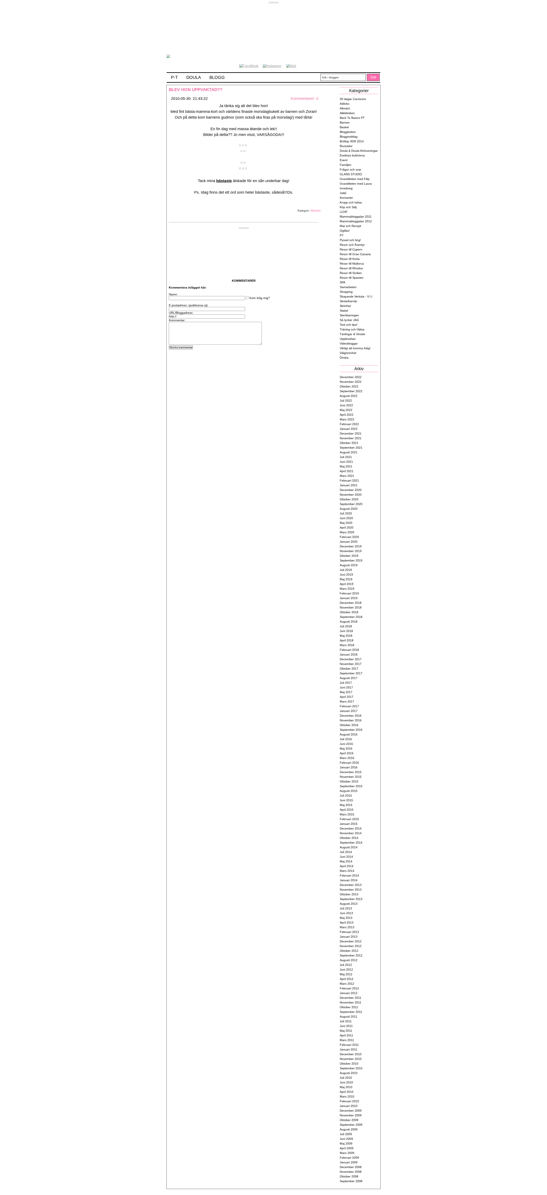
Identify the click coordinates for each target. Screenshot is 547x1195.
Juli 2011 (346, 1021)
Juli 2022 (346, 400)
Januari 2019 (348, 598)
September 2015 (351, 786)
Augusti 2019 (348, 565)
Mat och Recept (350, 226)
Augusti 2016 (348, 734)
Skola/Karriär (348, 301)
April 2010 (346, 1091)
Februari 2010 (349, 1101)
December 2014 (351, 828)
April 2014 (346, 866)
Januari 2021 (348, 485)
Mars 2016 (347, 758)
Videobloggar (349, 343)
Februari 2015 (349, 819)
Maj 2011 (346, 1030)
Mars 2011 (347, 1040)
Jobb (343, 193)
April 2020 (346, 527)
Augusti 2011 (348, 1016)
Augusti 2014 (348, 847)
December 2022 (351, 377)
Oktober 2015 (349, 781)
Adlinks (344, 103)
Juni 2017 (346, 687)
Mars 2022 (347, 419)
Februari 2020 (349, 537)
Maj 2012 (346, 974)
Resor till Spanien (351, 277)
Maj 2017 (346, 692)
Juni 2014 (346, 856)
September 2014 (351, 842)
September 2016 (351, 729)
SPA (342, 282)
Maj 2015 (346, 805)
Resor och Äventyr (352, 244)
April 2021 (346, 471)
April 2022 (346, 414)
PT (342, 235)
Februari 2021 (349, 480)
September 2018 (351, 617)
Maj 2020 (346, 523)
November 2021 (351, 438)
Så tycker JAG (349, 320)
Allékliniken (347, 113)
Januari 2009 (348, 1162)
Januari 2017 (348, 711)
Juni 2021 (346, 461)
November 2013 (351, 889)
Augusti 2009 (348, 1129)
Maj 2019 (346, 579)
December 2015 (351, 772)
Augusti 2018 (348, 621)
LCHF (344, 212)
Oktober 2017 (349, 668)
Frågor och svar (350, 169)
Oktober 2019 (349, 555)
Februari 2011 (349, 1044)
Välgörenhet (348, 353)
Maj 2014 (346, 861)
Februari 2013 (349, 932)
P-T (174, 77)
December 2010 (351, 1054)
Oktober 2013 (349, 894)
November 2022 (351, 381)
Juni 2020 (346, 518)
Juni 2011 (346, 1026)
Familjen (345, 165)
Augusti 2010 (348, 1073)
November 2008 (351, 1171)
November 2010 (351, 1059)
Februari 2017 (349, 706)
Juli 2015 (346, 795)
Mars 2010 (347, 1096)
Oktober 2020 (349, 499)
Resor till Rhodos (351, 268)
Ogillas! (345, 230)
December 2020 (351, 490)
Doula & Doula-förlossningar (359, 150)
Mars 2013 (347, 927)
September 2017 (351, 673)
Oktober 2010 (349, 1063)
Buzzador (346, 146)
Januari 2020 (348, 541)
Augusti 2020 (348, 508)
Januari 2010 (348, 1106)
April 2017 (346, 696)
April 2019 (346, 584)
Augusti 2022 (348, 396)
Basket (344, 127)
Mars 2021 (347, 475)
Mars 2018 (347, 645)
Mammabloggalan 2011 (356, 216)
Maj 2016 (346, 748)
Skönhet (345, 306)
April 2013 (346, 922)
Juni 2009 (346, 1138)
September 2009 (351, 1124)
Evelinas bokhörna (352, 155)
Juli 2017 (346, 682)
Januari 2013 (348, 936)
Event (343, 160)
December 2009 (351, 1110)
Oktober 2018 (349, 612)
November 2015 (351, 776)
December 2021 (351, 433)
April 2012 (346, 979)
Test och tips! (348, 324)
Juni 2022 (346, 405)
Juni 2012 (346, 969)
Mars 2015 (347, 814)
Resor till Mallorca (352, 263)
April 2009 (346, 1148)
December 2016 (351, 715)
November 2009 (351, 1115)
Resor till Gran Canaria (355, 254)
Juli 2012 (346, 965)
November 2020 (351, 494)
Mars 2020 (347, 532)
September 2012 (351, 955)
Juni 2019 (346, 574)
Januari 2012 (348, 993)
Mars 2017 (347, 701)
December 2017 (351, 659)
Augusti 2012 (348, 960)
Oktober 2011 (349, 1007)
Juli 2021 (346, 457)
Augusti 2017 (348, 678)
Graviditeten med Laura (356, 183)
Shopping (346, 291)
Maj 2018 (346, 635)
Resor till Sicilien (351, 273)
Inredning (346, 188)
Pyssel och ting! (350, 240)
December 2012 (351, 941)
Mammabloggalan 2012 (356, 221)
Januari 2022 (348, 428)
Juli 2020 (346, 513)
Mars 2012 (347, 983)
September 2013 (351, 899)
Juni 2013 (346, 913)
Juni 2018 (346, 631)
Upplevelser (348, 338)
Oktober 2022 (349, 386)
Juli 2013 (346, 908)
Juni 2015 (346, 800)
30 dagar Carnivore (353, 99)
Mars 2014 (347, 870)
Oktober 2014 (349, 838)
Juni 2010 (346, 1082)
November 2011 (350, 1002)
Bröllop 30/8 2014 (352, 141)
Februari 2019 (349, 593)
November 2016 (351, 720)
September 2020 (351, 504)
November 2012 (351, 946)
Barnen (345, 122)
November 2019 (351, 551)
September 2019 (351, 560)
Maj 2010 (346, 1087)
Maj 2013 (346, 917)
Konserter (346, 197)
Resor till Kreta (350, 259)
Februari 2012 (349, 988)
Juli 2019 (346, 570)
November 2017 (351, 664)
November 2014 (351, 833)
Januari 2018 (348, 654)
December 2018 (351, 602)
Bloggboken (348, 132)
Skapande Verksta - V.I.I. (356, 296)
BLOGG (217, 77)
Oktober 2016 (349, 725)
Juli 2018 (346, 626)
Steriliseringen (349, 315)
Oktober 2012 (349, 950)
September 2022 (351, 391)
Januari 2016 (348, 767)
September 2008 (351, 1181)
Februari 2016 (349, 762)
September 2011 (351, 1012)
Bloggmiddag (348, 136)
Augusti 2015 (348, 791)
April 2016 (346, 753)
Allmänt (315, 210)
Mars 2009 (347, 1153)
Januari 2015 (348, 823)
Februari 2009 (349, 1157)
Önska (344, 357)
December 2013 (351, 885)
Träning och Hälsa (352, 329)
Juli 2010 (346, 1077)
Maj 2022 (346, 410)
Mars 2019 (347, 588)
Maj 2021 (346, 466)
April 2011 (346, 1035)
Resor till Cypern (351, 249)
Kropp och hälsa (351, 202)
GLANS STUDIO (351, 174)
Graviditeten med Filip (354, 179)
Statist (344, 310)
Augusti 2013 (348, 903)
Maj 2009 (346, 1143)
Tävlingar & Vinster (352, 334)
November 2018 (351, 607)
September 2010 (351, 1068)
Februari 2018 (349, 649)
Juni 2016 (346, 744)
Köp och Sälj (348, 207)
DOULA (193, 77)
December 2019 (351, 546)
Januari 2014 (348, 880)
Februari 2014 (349, 875)
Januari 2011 (348, 1049)
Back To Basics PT (352, 117)
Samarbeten (348, 287)
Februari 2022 (349, 424)
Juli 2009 (346, 1134)
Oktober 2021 (349, 443)
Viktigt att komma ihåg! (355, 348)
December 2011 (350, 997)
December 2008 (351, 1167)
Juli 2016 (346, 739)
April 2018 (346, 640)
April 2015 (346, 809)
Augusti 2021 (348, 452)
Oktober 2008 (349, 1176)
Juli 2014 (346, 852)
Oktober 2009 (349, 1120)
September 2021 (351, 447)
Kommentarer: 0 (304, 98)
